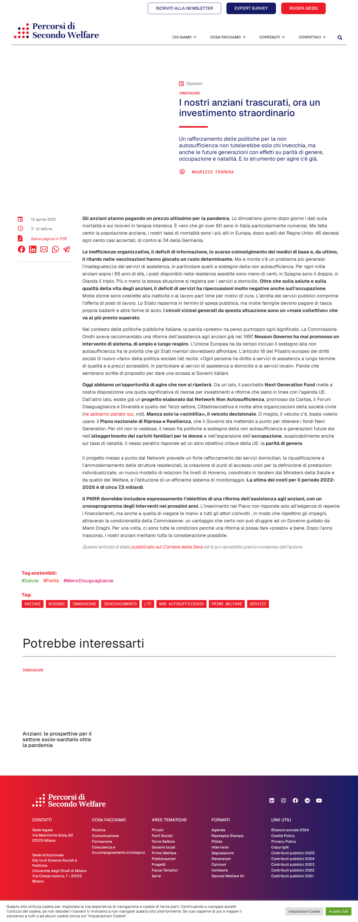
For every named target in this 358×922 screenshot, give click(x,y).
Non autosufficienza (181, 603)
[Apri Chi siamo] (195, 37)
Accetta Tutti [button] (338, 911)
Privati (158, 830)
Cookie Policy (283, 835)
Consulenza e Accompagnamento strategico (118, 850)
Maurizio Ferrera (213, 172)
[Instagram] (283, 800)
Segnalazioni (222, 853)
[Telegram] (307, 800)
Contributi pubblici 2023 (292, 864)
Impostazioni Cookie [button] (304, 911)
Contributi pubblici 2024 (292, 858)
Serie (156, 876)
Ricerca (98, 830)
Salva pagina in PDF (49, 238)
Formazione (102, 841)
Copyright (280, 847)
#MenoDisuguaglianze (88, 581)
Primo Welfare (164, 853)
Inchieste (219, 870)
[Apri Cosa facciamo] (244, 37)
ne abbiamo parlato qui (108, 414)
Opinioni (218, 864)
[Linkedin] (272, 800)
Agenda (218, 830)
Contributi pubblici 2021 (292, 876)
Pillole (216, 841)
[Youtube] (319, 800)
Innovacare (84, 603)
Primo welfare (226, 603)
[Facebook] (21, 251)
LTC (147, 603)
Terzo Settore (163, 841)
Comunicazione (105, 835)
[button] (339, 37)
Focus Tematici (165, 870)
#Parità (51, 581)
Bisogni (56, 603)
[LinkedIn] (32, 251)
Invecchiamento (120, 603)
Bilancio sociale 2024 (290, 830)
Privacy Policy (283, 841)
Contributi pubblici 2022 (292, 870)
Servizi (258, 603)
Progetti (159, 864)
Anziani (32, 603)
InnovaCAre (189, 93)
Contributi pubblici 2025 (292, 853)
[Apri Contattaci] (324, 37)
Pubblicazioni (164, 858)
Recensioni (221, 858)
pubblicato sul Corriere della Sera (167, 547)
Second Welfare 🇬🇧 (227, 876)
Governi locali (163, 847)
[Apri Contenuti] (283, 37)
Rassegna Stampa (227, 835)
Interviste (220, 847)
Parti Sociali (162, 835)
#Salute (30, 581)
